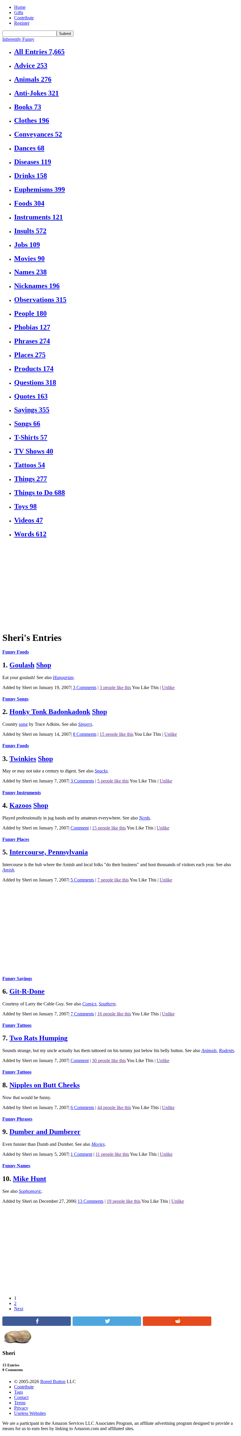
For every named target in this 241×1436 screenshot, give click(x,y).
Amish (8, 869)
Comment (80, 827)
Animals (209, 1050)
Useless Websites (30, 1413)
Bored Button (53, 1381)
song (23, 724)
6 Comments (82, 1107)
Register (21, 23)
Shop (43, 665)
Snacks (101, 770)
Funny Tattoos (16, 1025)
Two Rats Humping (38, 1038)
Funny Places (15, 839)
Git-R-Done (27, 991)
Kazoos (20, 805)
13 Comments (90, 1201)
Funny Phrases (17, 1118)
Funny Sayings (17, 978)
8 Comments (84, 734)
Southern (107, 1003)
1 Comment (81, 1154)
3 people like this (115, 687)
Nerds (144, 817)
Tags (18, 1392)
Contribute (24, 17)
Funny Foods (15, 651)
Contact (21, 1397)
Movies (98, 1144)
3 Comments (84, 687)
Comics (89, 1003)
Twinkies (22, 758)
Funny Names (16, 1165)
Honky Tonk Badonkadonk (49, 712)
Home (20, 7)
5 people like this (113, 780)
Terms (20, 1402)
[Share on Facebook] (36, 1324)
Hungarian (63, 677)
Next (18, 1308)
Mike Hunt (29, 1179)
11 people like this (112, 1154)
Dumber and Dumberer (45, 1132)
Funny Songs (15, 698)
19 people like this (123, 1201)
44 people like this (114, 1107)
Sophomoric (30, 1191)
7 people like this (113, 879)
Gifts (18, 12)
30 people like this (109, 1060)
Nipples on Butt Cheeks (44, 1085)
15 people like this (116, 734)
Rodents (226, 1050)
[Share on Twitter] (107, 1324)
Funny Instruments (21, 792)
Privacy (21, 1407)
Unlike (168, 687)
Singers (85, 724)
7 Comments (82, 1013)
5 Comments (82, 879)
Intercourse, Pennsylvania (48, 852)
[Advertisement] (120, 585)
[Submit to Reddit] (177, 1324)
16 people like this (114, 1013)
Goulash (21, 665)
